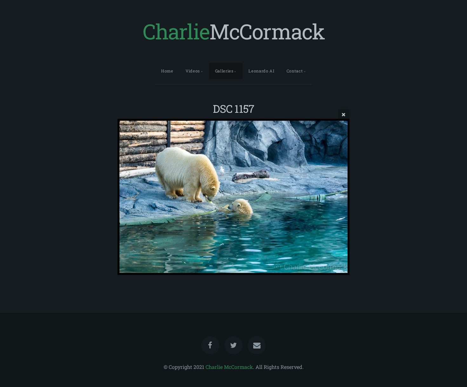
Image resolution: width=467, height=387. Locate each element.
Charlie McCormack (229, 366)
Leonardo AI (261, 70)
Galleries (224, 70)
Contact (295, 70)
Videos (193, 70)
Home (167, 70)
